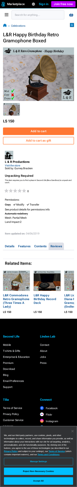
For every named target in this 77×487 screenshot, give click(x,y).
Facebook (51, 408)
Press (43, 362)
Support (7, 386)
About (43, 350)
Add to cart (38, 131)
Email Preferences (13, 380)
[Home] (5, 26)
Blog (5, 374)
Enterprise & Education (16, 356)
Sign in (43, 4)
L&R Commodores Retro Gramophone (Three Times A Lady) (16, 301)
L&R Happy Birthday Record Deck (45, 299)
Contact (44, 344)
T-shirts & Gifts (11, 350)
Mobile (7, 344)
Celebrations (18, 25)
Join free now (63, 4)
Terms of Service (12, 408)
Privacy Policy (11, 414)
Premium (8, 362)
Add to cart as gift (38, 140)
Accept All (38, 481)
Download (9, 368)
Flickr (48, 414)
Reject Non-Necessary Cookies (38, 471)
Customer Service (13, 420)
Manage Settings (38, 461)
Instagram (51, 421)
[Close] (72, 431)
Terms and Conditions (48, 454)
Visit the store (12, 165)
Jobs (43, 356)
